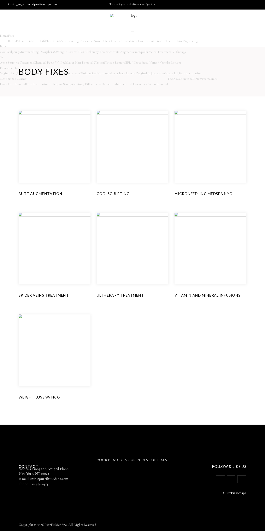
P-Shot (53, 84)
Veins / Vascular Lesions (165, 62)
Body (3, 46)
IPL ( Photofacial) (137, 62)
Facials (28, 41)
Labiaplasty (24, 73)
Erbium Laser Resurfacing (144, 41)
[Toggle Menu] (132, 31)
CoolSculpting (9, 52)
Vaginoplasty (8, 73)
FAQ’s (172, 79)
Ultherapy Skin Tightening (179, 41)
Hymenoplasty (41, 73)
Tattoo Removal (115, 62)
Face (11, 36)
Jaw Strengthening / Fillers (76, 84)
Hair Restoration (190, 73)
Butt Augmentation (126, 52)
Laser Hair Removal (124, 73)
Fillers (20, 41)
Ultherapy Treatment (99, 52)
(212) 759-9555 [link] (16, 4)
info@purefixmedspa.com (42, 4)
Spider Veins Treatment (155, 52)
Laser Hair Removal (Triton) (86, 62)
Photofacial (52, 41)
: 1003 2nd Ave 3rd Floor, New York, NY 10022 (44, 471)
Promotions (210, 79)
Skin (3, 57)
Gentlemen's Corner (13, 79)
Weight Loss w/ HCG (71, 52)
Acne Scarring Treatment (77, 41)
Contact (182, 79)
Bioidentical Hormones (95, 73)
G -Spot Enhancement (65, 73)
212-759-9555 (39, 484)
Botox (12, 41)
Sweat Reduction (105, 84)
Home (4, 36)
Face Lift (39, 41)
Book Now (195, 79)
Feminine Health (11, 68)
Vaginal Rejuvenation (151, 73)
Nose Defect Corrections (110, 41)
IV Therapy (178, 52)
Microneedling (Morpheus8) (38, 52)
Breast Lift (172, 73)
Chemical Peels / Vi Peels (50, 62)
